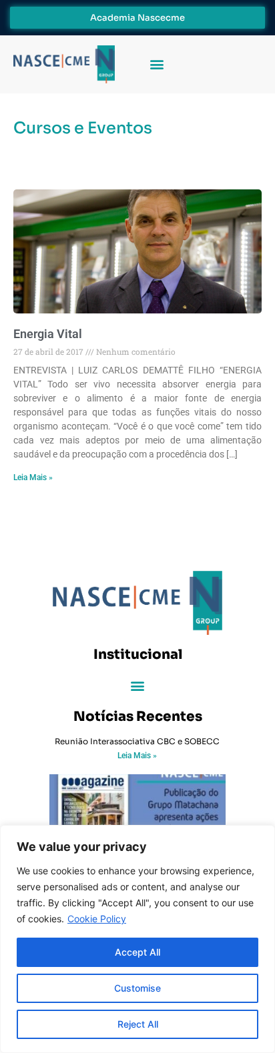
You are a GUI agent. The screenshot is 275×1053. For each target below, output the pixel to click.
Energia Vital (47, 334)
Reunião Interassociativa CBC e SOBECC (137, 741)
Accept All (137, 952)
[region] (137, 939)
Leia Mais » (33, 477)
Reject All (137, 1024)
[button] (157, 64)
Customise (137, 988)
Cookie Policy (96, 918)
